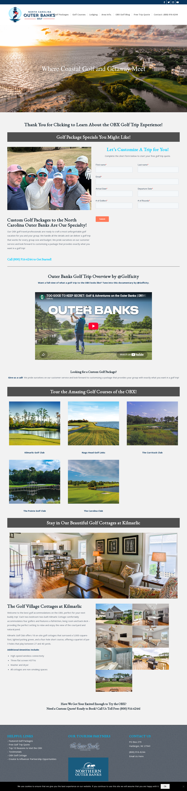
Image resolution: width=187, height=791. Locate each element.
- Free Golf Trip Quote (18, 744)
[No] (183, 786)
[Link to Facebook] (164, 2)
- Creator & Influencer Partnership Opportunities (31, 759)
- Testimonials (14, 751)
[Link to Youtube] (177, 2)
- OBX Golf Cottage (17, 755)
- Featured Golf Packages (20, 740)
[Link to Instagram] (173, 2)
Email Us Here (136, 756)
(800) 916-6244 (23, 259)
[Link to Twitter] (169, 2)
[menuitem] (61, 14)
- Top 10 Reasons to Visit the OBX (24, 748)
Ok (165, 786)
